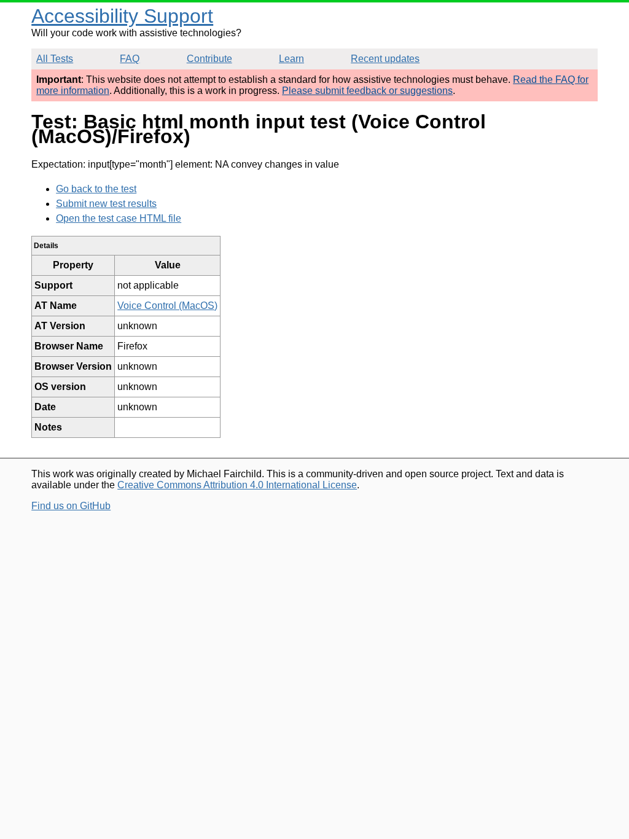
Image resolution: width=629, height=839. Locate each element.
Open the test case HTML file (118, 218)
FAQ (129, 58)
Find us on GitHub (71, 506)
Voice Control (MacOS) (167, 305)
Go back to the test (96, 189)
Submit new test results (106, 203)
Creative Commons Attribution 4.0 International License (237, 485)
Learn (291, 58)
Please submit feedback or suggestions (367, 90)
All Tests (54, 58)
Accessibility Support (122, 16)
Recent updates (385, 58)
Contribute (209, 58)
